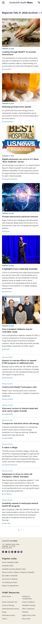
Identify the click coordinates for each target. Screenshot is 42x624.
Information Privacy (8, 615)
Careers (4, 619)
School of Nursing (8, 605)
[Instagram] (12, 552)
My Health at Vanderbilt (9, 576)
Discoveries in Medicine (10, 579)
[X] (15, 552)
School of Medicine (28, 602)
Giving (4, 612)
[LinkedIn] (18, 552)
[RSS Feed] (3, 552)
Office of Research (28, 609)
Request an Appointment (10, 586)
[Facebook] (6, 552)
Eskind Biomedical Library (10, 609)
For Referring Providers (9, 582)
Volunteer (25, 612)
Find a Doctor (6, 596)
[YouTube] (9, 552)
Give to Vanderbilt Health (10, 562)
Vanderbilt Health (7, 566)
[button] (3, 3)
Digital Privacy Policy (29, 615)
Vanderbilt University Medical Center (14, 569)
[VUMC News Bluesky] (21, 552)
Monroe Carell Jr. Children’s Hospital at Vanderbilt (18, 572)
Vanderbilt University (28, 605)
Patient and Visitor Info (9, 602)
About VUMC (26, 619)
